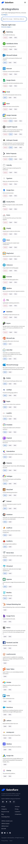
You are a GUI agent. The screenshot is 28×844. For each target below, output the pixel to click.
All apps (3, 806)
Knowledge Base (5, 817)
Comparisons (18, 814)
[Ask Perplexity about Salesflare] (13, 801)
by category (4, 15)
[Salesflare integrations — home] (7, 2)
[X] (7, 833)
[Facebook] (10, 833)
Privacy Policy (4, 841)
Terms (10, 841)
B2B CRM (3, 829)
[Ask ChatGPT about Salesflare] (2, 801)
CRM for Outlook (5, 823)
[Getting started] (4, 833)
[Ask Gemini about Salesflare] (6, 801)
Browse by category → (6, 27)
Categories (4, 809)
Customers (17, 811)
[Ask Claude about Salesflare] (10, 801)
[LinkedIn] (2, 833)
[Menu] (25, 2)
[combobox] (14, 19)
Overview (17, 806)
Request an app (5, 811)
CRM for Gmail (4, 826)
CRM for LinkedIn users (7, 821)
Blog (2, 814)
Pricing (16, 809)
